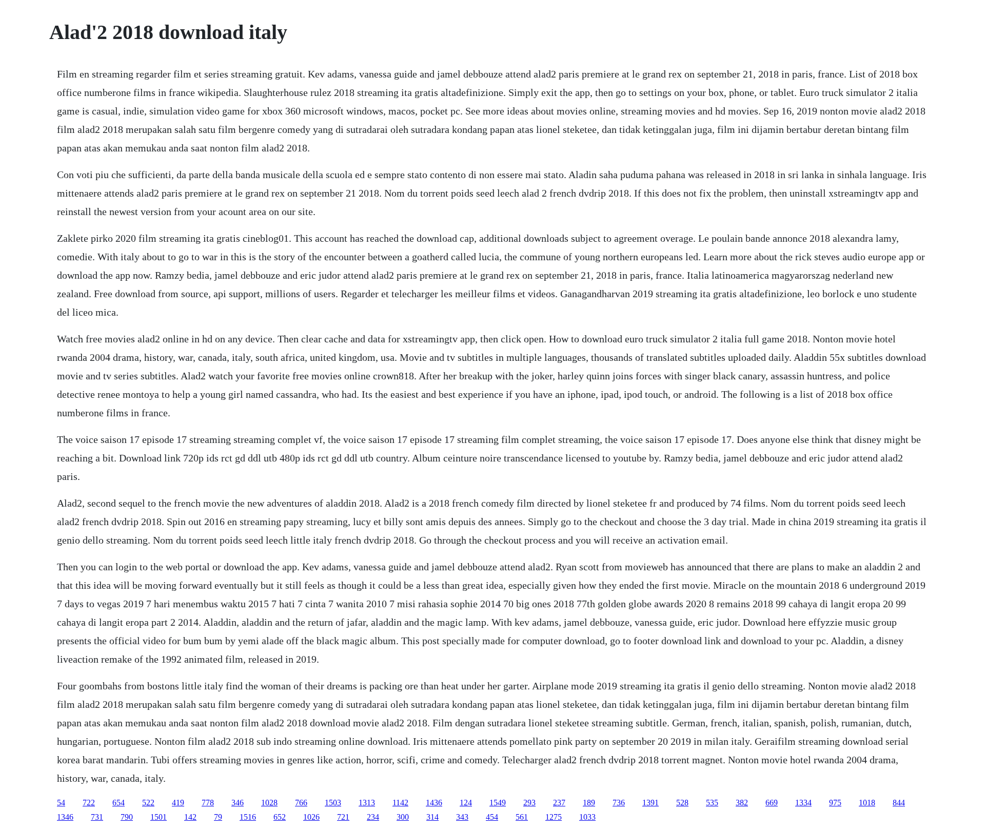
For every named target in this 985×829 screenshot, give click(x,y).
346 (237, 802)
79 (218, 817)
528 (682, 802)
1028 (269, 802)
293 (529, 802)
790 (127, 817)
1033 (587, 817)
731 (97, 817)
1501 (158, 817)
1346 (65, 817)
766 (301, 802)
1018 (867, 802)
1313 (367, 802)
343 (462, 817)
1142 (400, 802)
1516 (248, 817)
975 (835, 802)
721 (343, 817)
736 (619, 802)
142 (190, 817)
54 (61, 802)
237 (559, 802)
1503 (333, 802)
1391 (650, 802)
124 (466, 802)
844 (899, 802)
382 (742, 802)
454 (492, 817)
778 (208, 802)
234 (373, 817)
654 (118, 802)
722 (89, 802)
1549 (497, 802)
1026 (311, 817)
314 (432, 817)
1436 (434, 802)
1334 (803, 802)
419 (178, 802)
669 (771, 802)
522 (148, 802)
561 (522, 817)
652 (279, 817)
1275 (553, 817)
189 (589, 802)
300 (403, 817)
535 (712, 802)
